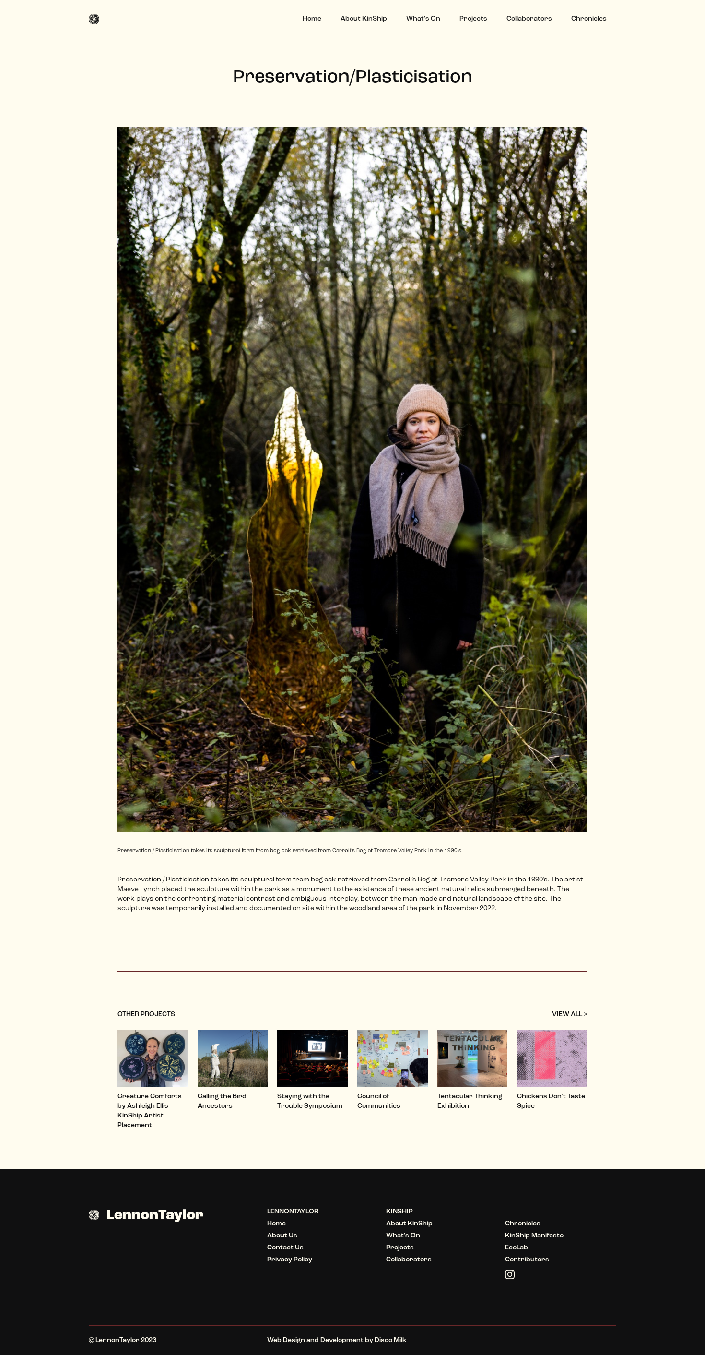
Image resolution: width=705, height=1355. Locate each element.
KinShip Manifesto (534, 1235)
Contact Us (285, 1247)
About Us (282, 1235)
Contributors (527, 1259)
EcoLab (516, 1247)
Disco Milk (391, 1340)
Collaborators (529, 19)
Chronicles (589, 19)
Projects (473, 19)
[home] (97, 19)
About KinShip (364, 19)
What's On (423, 19)
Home (312, 19)
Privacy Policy (289, 1259)
